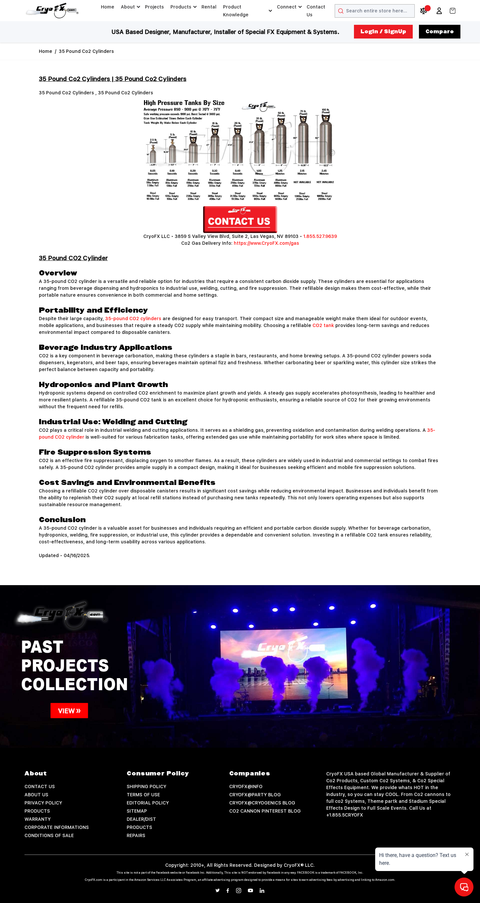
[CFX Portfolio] (240, 666)
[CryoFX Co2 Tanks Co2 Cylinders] (240, 151)
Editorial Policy (148, 803)
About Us (36, 794)
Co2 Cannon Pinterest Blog (265, 811)
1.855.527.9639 (320, 236)
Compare (439, 31)
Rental (208, 7)
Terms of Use (143, 794)
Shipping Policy (146, 786)
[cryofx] (240, 219)
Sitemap (137, 811)
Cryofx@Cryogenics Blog (262, 803)
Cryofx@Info (246, 786)
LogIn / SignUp (383, 31)
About (128, 7)
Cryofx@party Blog (255, 794)
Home (107, 7)
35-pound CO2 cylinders (133, 318)
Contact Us (316, 11)
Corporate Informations (56, 827)
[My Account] (439, 11)
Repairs (136, 835)
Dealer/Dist (141, 819)
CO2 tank (323, 325)
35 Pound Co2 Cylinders (86, 51)
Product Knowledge (235, 11)
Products (180, 7)
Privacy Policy (43, 803)
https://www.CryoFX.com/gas (266, 243)
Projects (154, 7)
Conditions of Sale (49, 835)
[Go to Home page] (52, 10)
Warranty (37, 819)
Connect (286, 7)
